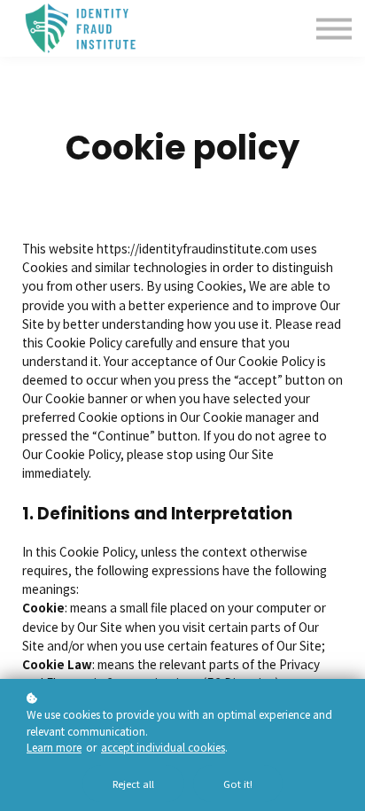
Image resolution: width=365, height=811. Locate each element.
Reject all (133, 783)
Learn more (54, 746)
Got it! (237, 783)
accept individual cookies (163, 746)
